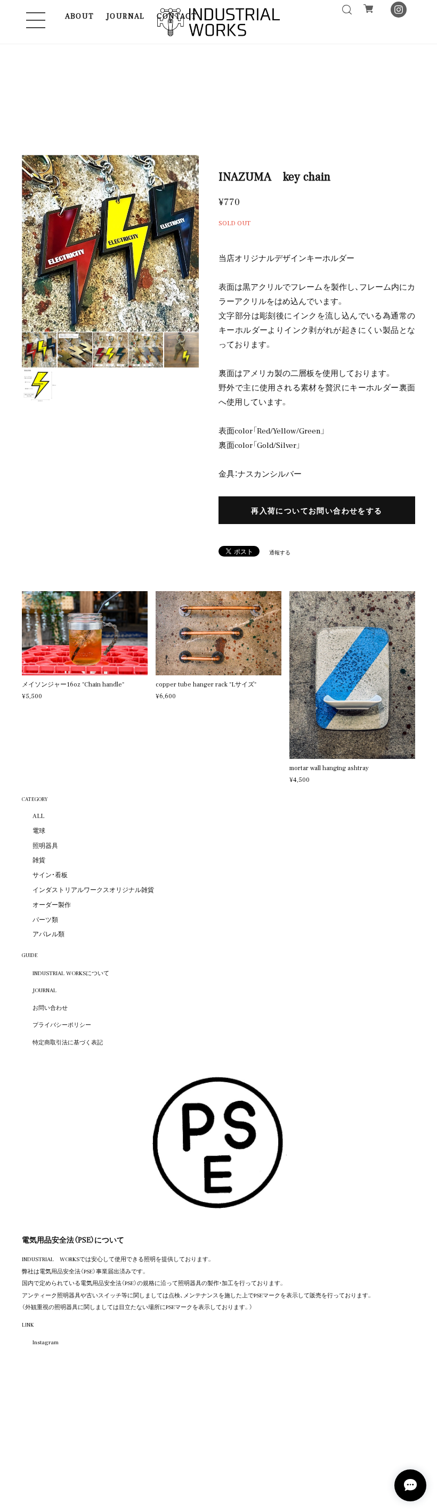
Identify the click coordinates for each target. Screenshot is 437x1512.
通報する (279, 552)
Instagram (46, 1341)
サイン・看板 (50, 874)
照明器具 (45, 845)
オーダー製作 (52, 904)
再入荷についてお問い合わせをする (316, 510)
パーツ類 (45, 919)
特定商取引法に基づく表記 (68, 1041)
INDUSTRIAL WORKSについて (71, 972)
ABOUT (79, 15)
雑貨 (39, 859)
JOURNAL (125, 15)
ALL (38, 815)
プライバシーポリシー (62, 1024)
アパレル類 (48, 933)
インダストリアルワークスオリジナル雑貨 (93, 889)
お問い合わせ (50, 1007)
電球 (39, 830)
